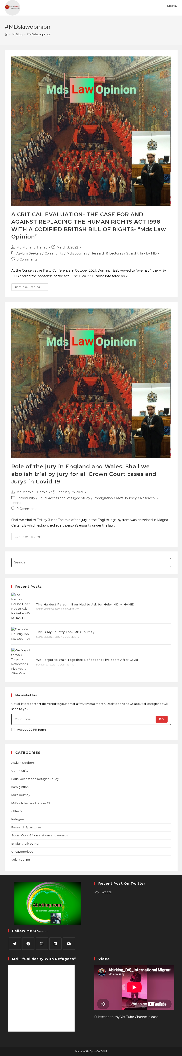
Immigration (103, 498)
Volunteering (20, 859)
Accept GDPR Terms (31, 729)
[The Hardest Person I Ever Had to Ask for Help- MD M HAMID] (21, 606)
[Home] (6, 34)
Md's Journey (77, 253)
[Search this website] (91, 562)
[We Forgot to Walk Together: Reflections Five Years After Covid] (21, 662)
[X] (15, 944)
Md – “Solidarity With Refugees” (44, 959)
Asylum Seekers (28, 253)
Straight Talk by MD (141, 253)
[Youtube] (69, 944)
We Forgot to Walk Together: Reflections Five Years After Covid (87, 659)
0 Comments (26, 259)
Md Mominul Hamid (31, 247)
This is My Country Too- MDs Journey (65, 632)
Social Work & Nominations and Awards (39, 835)
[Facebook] (28, 944)
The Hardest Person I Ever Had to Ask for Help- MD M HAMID (85, 604)
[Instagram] (42, 944)
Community (54, 253)
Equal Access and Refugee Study (64, 498)
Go (161, 719)
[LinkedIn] (55, 944)
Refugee (17, 819)
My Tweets (102, 892)
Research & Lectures (107, 253)
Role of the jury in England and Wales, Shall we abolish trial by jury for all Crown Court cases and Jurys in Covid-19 (84, 474)
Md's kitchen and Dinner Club (32, 803)
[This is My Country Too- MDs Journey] (21, 634)
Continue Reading (31, 286)
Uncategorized (22, 851)
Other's (16, 811)
